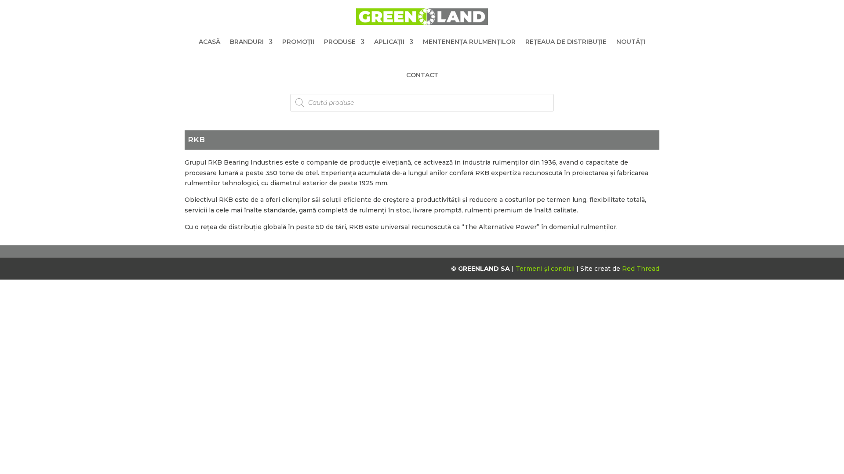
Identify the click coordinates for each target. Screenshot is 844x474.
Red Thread (640, 269)
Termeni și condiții (546, 269)
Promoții (298, 42)
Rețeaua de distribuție (566, 42)
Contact (422, 75)
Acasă (209, 42)
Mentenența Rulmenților (469, 42)
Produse (340, 42)
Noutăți (630, 42)
